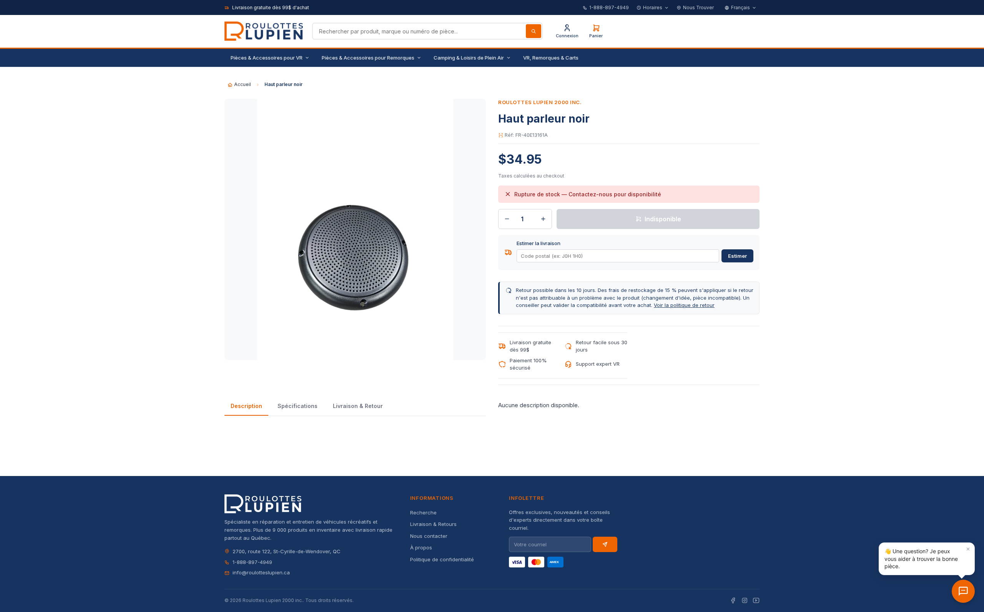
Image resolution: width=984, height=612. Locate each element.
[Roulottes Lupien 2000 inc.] (263, 31)
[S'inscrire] (605, 544)
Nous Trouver (698, 7)
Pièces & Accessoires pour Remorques (368, 58)
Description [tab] (246, 406)
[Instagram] (744, 600)
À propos (421, 547)
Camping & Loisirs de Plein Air (469, 58)
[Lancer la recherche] (533, 31)
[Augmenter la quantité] (543, 219)
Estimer (737, 256)
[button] (927, 558)
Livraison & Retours (433, 524)
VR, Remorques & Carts (550, 58)
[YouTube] (756, 600)
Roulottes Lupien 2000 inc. (540, 102)
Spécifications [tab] (297, 406)
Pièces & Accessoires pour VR (267, 58)
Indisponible (663, 219)
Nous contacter (428, 536)
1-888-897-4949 (609, 7)
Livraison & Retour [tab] (358, 406)
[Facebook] (733, 600)
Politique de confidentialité (442, 559)
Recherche (423, 512)
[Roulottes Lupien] (963, 591)
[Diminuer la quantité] (507, 219)
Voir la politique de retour (684, 305)
